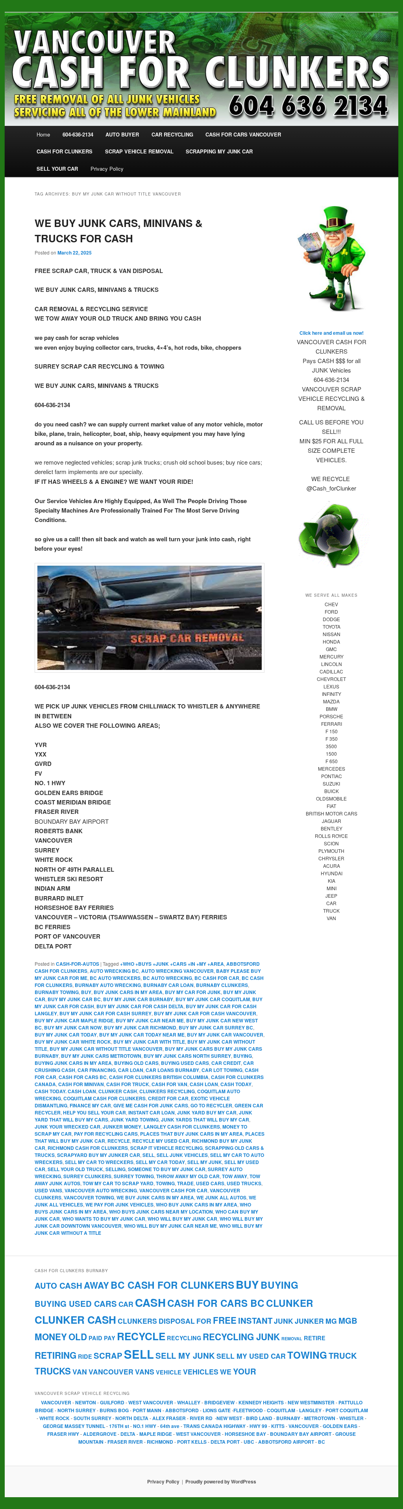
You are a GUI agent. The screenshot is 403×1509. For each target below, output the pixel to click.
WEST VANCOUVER (150, 1402)
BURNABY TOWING (57, 992)
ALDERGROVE (99, 1433)
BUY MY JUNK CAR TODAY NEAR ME (142, 1034)
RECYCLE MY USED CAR (160, 1140)
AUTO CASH (58, 1285)
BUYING (242, 1055)
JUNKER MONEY (122, 1126)
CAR (125, 1304)
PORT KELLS (192, 1441)
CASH (150, 1302)
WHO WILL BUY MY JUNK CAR (182, 1218)
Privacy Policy (107, 168)
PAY (109, 1338)
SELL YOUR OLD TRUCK (75, 1169)
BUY (86, 992)
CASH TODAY (235, 1084)
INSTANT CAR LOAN (151, 1112)
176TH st (119, 1426)
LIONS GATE (217, 1410)
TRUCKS (53, 1371)
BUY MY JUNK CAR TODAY (66, 1034)
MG (331, 1321)
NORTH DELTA (131, 1418)
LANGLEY (310, 1410)
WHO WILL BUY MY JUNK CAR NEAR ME (170, 1225)
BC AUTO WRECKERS (115, 977)
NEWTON (85, 1402)
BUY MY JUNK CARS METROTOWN (101, 1055)
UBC (249, 1441)
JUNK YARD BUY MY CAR (207, 1112)
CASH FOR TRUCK (127, 1084)
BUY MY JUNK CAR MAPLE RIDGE (74, 1020)
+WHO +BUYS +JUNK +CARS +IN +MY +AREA (172, 963)
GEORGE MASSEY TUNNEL (74, 1426)
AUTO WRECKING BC (114, 970)
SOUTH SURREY (92, 1418)
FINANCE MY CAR (90, 1105)
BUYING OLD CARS (136, 1062)
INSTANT (255, 1320)
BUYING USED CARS (185, 1062)
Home (43, 134)
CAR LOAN (130, 1070)
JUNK (283, 1321)
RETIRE (314, 1338)
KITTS (278, 1426)
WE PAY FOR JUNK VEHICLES (119, 1204)
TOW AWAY (234, 1176)
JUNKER (309, 1321)
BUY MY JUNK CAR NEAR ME (150, 1020)
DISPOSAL (177, 1321)
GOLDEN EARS (340, 1426)
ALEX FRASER (169, 1418)
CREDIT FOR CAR (168, 1098)
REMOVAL (291, 1338)
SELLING (115, 1169)
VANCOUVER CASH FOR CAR (173, 1190)
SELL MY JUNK (204, 1162)
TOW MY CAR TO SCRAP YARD (118, 1183)
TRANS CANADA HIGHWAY (214, 1426)
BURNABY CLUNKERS (222, 985)
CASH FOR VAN (169, 1084)
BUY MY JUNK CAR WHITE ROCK (73, 1041)
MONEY (51, 1336)
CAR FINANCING (97, 1070)
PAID (95, 1338)
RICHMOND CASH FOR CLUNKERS (88, 1147)
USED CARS (210, 1183)
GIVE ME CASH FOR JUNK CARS (150, 1105)
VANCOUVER (111, 1371)
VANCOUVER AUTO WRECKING (101, 1190)
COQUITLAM (281, 1410)
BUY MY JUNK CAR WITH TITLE (149, 1041)
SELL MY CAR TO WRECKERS (99, 1162)
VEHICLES (200, 1371)
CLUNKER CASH (117, 1091)
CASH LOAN (204, 1084)
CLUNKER (289, 1303)
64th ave (170, 1426)
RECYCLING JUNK (241, 1336)
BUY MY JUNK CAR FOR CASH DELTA (139, 1006)
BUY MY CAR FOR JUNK (193, 992)
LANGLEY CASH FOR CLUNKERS (182, 1126)
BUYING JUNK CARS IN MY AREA (73, 1062)
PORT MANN (147, 1410)
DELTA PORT (225, 1441)
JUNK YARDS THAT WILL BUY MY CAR (205, 1119)
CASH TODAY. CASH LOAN (65, 1091)
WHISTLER (351, 1418)
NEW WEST (229, 1418)
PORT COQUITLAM (346, 1410)
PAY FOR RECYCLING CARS (106, 1133)
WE (225, 1371)
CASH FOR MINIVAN (81, 1084)
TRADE (185, 1183)
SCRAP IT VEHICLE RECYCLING (166, 1147)
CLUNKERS (137, 1321)
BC (321, 1441)
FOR (203, 1321)
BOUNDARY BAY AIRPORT (300, 1433)
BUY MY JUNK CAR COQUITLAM (213, 999)
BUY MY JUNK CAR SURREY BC (216, 1027)
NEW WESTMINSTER (311, 1402)
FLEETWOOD (248, 1410)
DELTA (127, 1433)
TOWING (165, 1183)
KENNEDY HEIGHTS (261, 1402)
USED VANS (48, 1190)
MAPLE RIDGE (155, 1433)
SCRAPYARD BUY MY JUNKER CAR (98, 1154)
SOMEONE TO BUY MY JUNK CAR (166, 1169)
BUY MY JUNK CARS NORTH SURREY (187, 1055)
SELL (148, 1154)
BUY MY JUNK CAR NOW (73, 1027)
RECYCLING (184, 1338)
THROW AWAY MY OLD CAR (188, 1176)
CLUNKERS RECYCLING (167, 1091)
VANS (144, 1371)
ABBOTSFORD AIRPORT (286, 1441)
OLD (77, 1336)
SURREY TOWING (134, 1176)
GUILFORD (112, 1402)
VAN (79, 1371)
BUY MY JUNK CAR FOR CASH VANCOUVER (205, 1013)
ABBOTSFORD (182, 1410)
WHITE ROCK (54, 1418)
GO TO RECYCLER (211, 1105)
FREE (225, 1320)
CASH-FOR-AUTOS (77, 963)
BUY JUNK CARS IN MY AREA (128, 992)
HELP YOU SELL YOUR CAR (94, 1112)
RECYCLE (118, 1140)
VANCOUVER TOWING (89, 1197)
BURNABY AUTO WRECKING (108, 985)
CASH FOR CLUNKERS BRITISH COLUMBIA (159, 1077)
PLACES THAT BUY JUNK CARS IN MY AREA (191, 1133)
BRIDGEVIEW (219, 1402)
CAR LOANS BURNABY (172, 1070)
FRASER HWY (63, 1433)
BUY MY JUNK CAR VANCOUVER (225, 1034)
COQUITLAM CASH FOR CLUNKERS (104, 1098)
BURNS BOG (114, 1410)
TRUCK (343, 1355)
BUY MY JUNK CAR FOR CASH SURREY (105, 1013)
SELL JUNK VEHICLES (182, 1154)
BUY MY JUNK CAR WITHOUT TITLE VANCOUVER (106, 1048)
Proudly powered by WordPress (220, 1481)
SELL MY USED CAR (251, 1356)
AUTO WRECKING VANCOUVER (177, 970)
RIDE (85, 1356)
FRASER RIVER (125, 1441)
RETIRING (55, 1355)
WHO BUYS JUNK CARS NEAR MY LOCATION (161, 1211)
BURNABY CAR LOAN (168, 985)
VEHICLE (168, 1372)
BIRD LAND (259, 1418)
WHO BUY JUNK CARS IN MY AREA (196, 1204)
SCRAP (108, 1355)
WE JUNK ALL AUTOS (221, 1197)
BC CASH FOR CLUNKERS (172, 1284)
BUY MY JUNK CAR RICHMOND (140, 1027)
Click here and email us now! (331, 332)
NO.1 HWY (144, 1426)
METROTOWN (319, 1418)
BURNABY (288, 1418)
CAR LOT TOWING (222, 1070)
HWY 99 (258, 1426)
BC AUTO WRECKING (167, 977)
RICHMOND (160, 1441)
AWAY (96, 1285)
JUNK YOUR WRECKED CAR (67, 1126)
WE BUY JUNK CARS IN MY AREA (155, 1197)
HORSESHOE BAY (245, 1433)
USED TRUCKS (244, 1183)
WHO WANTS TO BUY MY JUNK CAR (103, 1218)
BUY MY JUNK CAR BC (74, 999)
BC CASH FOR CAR (216, 977)
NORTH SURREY (76, 1410)
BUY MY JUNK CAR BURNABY (138, 999)
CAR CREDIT (226, 1062)
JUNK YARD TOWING (135, 1119)
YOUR (244, 1371)
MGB (347, 1320)
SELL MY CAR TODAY (160, 1162)
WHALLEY (188, 1402)
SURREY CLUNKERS (87, 1176)
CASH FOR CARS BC (83, 1077)
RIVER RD (201, 1418)
